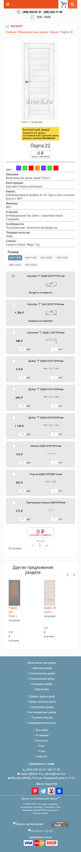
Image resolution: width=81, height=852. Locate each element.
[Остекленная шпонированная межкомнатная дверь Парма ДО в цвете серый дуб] (14, 593)
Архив (54, 32)
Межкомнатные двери (33, 32)
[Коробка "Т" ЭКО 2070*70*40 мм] (51, 312)
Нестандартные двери (42, 712)
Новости (42, 756)
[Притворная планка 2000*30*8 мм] (51, 510)
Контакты (42, 740)
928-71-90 (53, 769)
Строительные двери (42, 673)
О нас (42, 751)
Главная (11, 32)
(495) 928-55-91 (31, 12)
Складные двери (41, 683)
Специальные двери (42, 678)
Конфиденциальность (42, 722)
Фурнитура (42, 689)
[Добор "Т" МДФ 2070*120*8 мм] (51, 396)
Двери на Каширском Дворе (39, 798)
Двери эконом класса (42, 701)
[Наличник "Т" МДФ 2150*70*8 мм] (51, 340)
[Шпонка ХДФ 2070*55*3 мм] (51, 453)
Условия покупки (42, 717)
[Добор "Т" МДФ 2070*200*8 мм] (51, 425)
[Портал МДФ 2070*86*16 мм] (51, 481)
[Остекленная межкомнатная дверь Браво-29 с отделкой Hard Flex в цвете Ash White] (49, 593)
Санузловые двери (42, 706)
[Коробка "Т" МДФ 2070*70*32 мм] (51, 284)
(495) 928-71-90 (52, 12)
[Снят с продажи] (24, 169)
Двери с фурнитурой (42, 696)
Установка (42, 735)
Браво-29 (50, 608)
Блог (42, 745)
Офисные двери (42, 668)
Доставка (42, 730)
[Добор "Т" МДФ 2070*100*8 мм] (51, 368)
